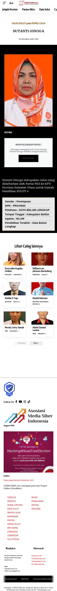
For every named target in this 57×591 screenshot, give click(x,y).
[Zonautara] (28, 3)
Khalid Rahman (40, 298)
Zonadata (12, 531)
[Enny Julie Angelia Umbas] (15, 259)
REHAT (34, 497)
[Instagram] (25, 402)
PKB (6, 331)
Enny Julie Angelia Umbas (14, 270)
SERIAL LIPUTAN (14, 505)
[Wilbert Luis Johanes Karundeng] (42, 259)
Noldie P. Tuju (11, 298)
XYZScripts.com (44, 590)
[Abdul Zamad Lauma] (42, 318)
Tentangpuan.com (38, 558)
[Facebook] (16, 402)
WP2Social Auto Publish (16, 590)
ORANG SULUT (14, 524)
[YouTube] (20, 402)
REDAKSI (25, 579)
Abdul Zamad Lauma (39, 329)
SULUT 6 (16, 302)
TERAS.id (11, 497)
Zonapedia (12, 535)
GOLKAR (8, 302)
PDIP (34, 334)
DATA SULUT (13, 508)
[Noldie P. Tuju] (15, 288)
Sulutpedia (13, 539)
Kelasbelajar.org (38, 564)
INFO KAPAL (12, 527)
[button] (5, 3)
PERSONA (35, 508)
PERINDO (36, 275)
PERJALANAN (37, 501)
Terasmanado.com (38, 561)
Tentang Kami (11, 579)
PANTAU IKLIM (13, 512)
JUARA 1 (7, 476)
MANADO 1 (18, 275)
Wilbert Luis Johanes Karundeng (42, 270)
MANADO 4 (14, 331)
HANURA (8, 275)
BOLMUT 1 (41, 334)
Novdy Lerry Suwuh (14, 327)
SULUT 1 (45, 275)
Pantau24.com (36, 556)
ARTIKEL (35, 505)
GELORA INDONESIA (40, 302)
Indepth (11, 501)
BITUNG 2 (36, 304)
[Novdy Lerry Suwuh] (15, 318)
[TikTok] (29, 402)
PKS (36, 39)
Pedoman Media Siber (42, 579)
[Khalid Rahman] (42, 288)
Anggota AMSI (9, 425)
